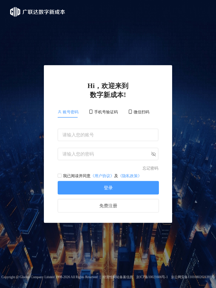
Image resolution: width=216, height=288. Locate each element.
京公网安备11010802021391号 (193, 277)
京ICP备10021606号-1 (152, 277)
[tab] (71, 112)
